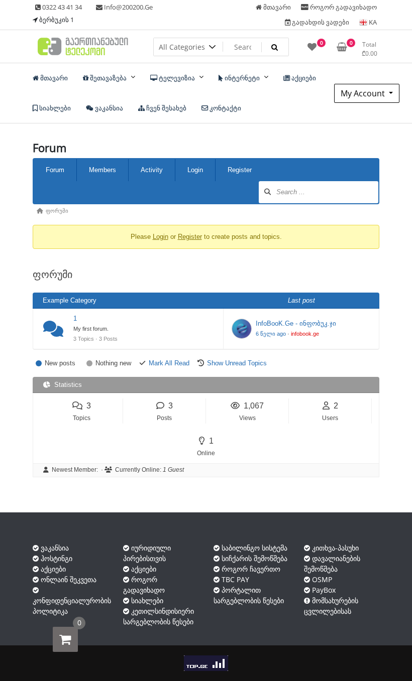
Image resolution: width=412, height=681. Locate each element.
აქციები (52, 569)
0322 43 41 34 (61, 7)
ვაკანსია (54, 548)
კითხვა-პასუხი (334, 548)
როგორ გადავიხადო (342, 7)
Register (240, 170)
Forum (55, 170)
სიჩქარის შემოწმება (253, 558)
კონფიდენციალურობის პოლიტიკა (72, 606)
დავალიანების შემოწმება (332, 564)
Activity (152, 170)
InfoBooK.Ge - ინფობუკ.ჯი (296, 323)
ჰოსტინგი (55, 558)
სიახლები (146, 600)
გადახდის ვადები (319, 22)
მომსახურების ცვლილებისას (331, 606)
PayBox (323, 590)
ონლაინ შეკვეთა (67, 579)
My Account (364, 93)
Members (102, 170)
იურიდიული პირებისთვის (147, 553)
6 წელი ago (271, 334)
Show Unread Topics (237, 363)
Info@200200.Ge (127, 7)
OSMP (321, 579)
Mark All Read (169, 363)
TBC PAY (234, 579)
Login (195, 170)
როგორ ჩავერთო (250, 569)
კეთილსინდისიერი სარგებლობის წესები (158, 616)
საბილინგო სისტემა (253, 548)
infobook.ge (305, 334)
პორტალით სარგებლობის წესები (249, 595)
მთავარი (276, 7)
